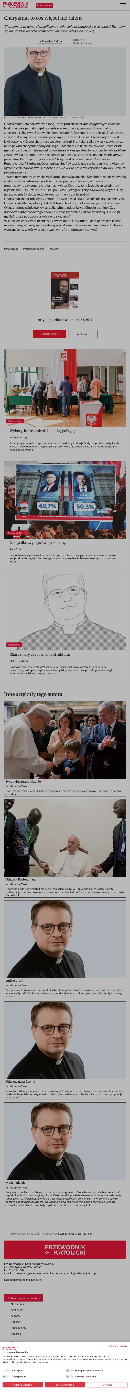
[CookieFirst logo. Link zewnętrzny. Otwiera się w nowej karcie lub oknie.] (9, 1348)
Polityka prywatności (118, 1346)
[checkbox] (6, 1370)
